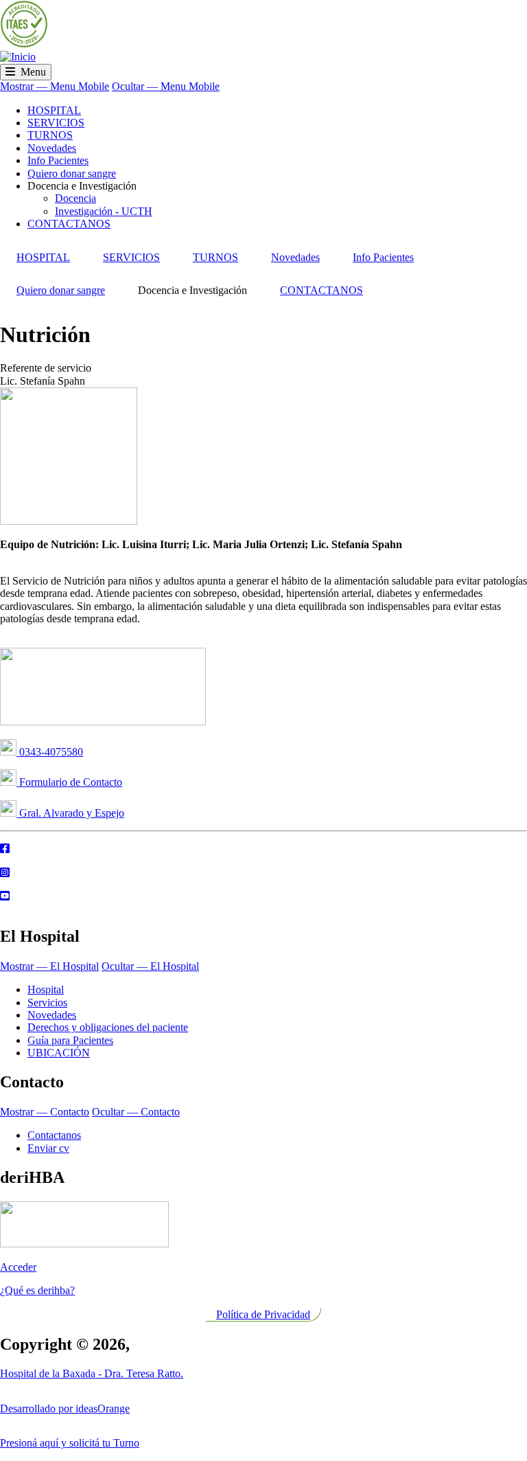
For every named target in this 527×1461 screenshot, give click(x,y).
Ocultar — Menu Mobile (166, 86)
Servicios (47, 1002)
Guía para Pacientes (70, 1040)
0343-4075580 (49, 752)
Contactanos (54, 1135)
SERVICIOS (55, 122)
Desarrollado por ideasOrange (65, 1408)
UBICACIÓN (58, 1052)
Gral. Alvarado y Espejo (70, 813)
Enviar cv (48, 1148)
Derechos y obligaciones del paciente (107, 1027)
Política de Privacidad (263, 1314)
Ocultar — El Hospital (150, 966)
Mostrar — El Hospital (49, 966)
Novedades (51, 148)
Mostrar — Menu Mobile (54, 86)
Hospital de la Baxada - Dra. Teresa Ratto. (91, 1373)
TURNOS (50, 135)
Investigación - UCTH (103, 211)
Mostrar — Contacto (44, 1112)
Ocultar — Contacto (136, 1112)
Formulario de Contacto (69, 782)
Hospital (45, 989)
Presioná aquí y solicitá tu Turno (69, 1443)
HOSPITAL (54, 110)
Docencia (75, 198)
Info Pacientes (58, 160)
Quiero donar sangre (71, 173)
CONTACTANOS (68, 223)
